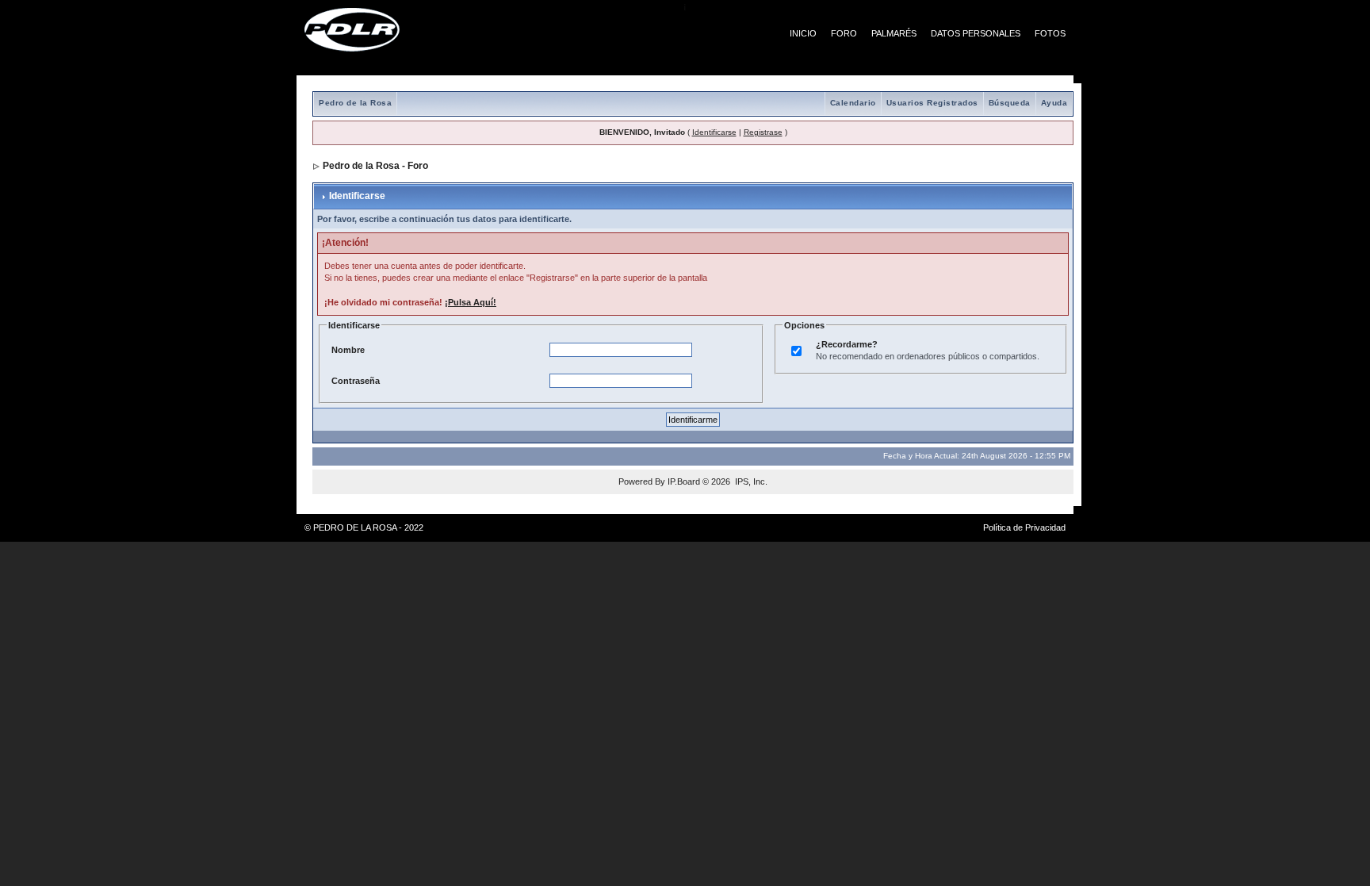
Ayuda (1054, 102)
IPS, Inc (750, 481)
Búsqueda (1010, 102)
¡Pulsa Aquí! (470, 302)
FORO (844, 33)
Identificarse (714, 132)
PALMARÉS (894, 33)
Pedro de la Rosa (355, 102)
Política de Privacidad (1024, 527)
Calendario (853, 102)
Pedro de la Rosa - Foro (375, 165)
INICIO (803, 33)
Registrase (763, 132)
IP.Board (684, 481)
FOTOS (1050, 33)
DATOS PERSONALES (975, 33)
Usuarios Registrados (932, 102)
